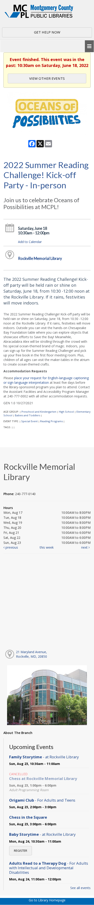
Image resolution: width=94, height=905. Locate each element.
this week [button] (47, 547)
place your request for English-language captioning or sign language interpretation (46, 380)
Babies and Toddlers (27, 415)
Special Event (29, 421)
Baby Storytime (42, 834)
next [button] (85, 547)
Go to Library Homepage (47, 900)
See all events (80, 888)
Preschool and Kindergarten (38, 411)
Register (20, 851)
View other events (47, 78)
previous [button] (11, 547)
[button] (89, 46)
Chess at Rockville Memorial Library (43, 778)
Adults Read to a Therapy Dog (48, 868)
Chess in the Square (28, 817)
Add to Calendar (30, 242)
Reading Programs (51, 421)
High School (66, 411)
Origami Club (42, 800)
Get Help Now (47, 32)
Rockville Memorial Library (40, 258)
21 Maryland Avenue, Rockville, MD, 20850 (31, 654)
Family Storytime (44, 756)
